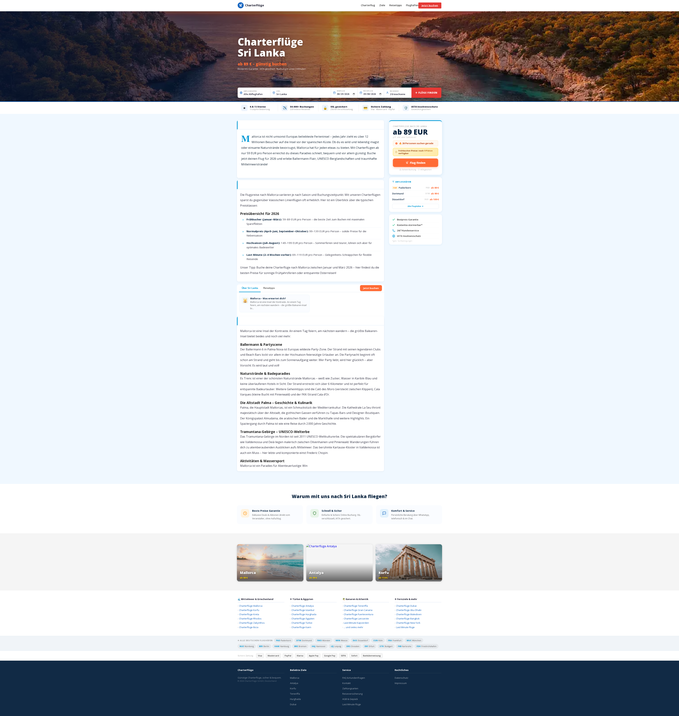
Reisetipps (395, 5)
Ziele (382, 5)
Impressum (401, 683)
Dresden (352, 646)
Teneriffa (295, 693)
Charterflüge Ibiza (248, 627)
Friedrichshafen (426, 646)
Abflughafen (250, 91)
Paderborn (283, 640)
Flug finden (417, 162)
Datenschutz (401, 677)
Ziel (278, 91)
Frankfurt (394, 640)
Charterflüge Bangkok (408, 618)
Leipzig (336, 646)
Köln (378, 640)
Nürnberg (247, 646)
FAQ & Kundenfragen (353, 677)
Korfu (293, 688)
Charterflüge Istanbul (302, 610)
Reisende (394, 91)
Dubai (293, 704)
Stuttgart (386, 646)
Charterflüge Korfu (249, 610)
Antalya (294, 683)
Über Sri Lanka (250, 288)
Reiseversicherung (352, 693)
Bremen (300, 646)
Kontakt (346, 683)
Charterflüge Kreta (249, 614)
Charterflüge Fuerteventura (358, 614)
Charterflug (368, 5)
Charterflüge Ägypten (302, 618)
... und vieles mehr (353, 627)
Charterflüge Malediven (409, 614)
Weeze (341, 640)
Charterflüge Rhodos (250, 618)
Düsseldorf (360, 640)
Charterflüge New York (408, 622)
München (414, 640)
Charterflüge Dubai (406, 605)
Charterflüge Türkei (301, 622)
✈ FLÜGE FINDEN (426, 92)
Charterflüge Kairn (301, 627)
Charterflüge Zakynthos (252, 622)
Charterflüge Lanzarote (356, 618)
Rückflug (368, 91)
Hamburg (281, 646)
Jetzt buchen (430, 5)
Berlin (264, 646)
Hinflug (341, 91)
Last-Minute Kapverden (356, 622)
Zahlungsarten (350, 688)
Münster (323, 640)
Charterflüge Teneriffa (356, 605)
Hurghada (295, 699)
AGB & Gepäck (350, 699)
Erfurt (369, 646)
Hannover (319, 646)
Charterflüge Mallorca (250, 605)
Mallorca (294, 677)
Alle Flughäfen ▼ (416, 206)
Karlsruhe (404, 646)
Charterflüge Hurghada (303, 614)
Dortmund (304, 640)
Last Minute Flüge (405, 627)
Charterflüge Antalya (302, 605)
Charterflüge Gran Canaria (358, 610)
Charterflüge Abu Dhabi (408, 610)
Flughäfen (412, 5)
